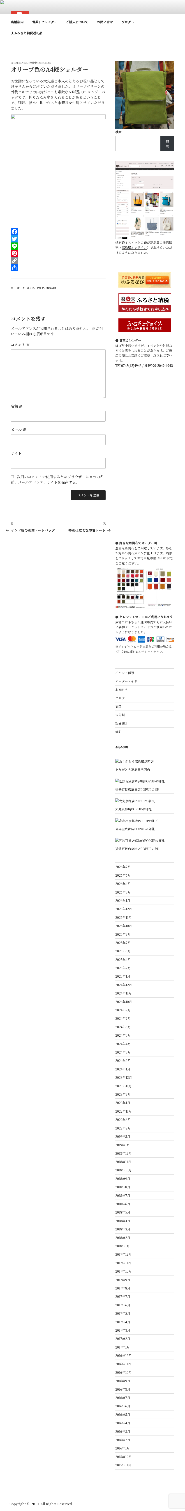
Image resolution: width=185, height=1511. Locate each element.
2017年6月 (122, 1305)
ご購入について (77, 22)
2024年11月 (123, 993)
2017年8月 (122, 1288)
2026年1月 (122, 900)
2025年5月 (123, 951)
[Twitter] (58, 238)
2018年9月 (122, 1178)
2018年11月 (123, 1161)
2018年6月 (122, 1204)
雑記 (118, 731)
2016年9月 (122, 1380)
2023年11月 (123, 1086)
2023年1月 (122, 1102)
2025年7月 (123, 942)
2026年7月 (123, 866)
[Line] (58, 246)
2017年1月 (122, 1347)
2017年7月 (122, 1296)
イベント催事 (124, 672)
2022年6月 (123, 1119)
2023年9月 (123, 1094)
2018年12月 (123, 1153)
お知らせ (121, 689)
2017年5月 (122, 1313)
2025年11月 (123, 917)
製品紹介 (51, 288)
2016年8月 (122, 1389)
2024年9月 (123, 1010)
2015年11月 (123, 1465)
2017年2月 (122, 1338)
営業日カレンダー (44, 22)
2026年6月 (123, 875)
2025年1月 (122, 976)
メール (18, 429)
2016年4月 (122, 1423)
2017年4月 (122, 1322)
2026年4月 (123, 883)
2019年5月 (122, 1136)
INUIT (35, 1504)
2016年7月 (122, 1397)
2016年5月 (122, 1414)
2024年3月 (123, 1052)
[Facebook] (58, 231)
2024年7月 (123, 1018)
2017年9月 (122, 1280)
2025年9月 (123, 934)
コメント (20, 344)
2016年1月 (122, 1448)
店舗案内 (17, 22)
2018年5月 (122, 1212)
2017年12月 (123, 1254)
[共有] (58, 267)
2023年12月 (123, 1077)
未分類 (120, 715)
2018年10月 (123, 1170)
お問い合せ (105, 22)
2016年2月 (122, 1440)
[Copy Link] (58, 260)
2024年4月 (123, 1044)
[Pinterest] (58, 253)
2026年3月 (123, 892)
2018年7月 (122, 1195)
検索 (118, 132)
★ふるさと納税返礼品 (26, 33)
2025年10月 (123, 926)
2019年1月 (122, 1145)
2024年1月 (122, 1069)
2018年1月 (122, 1246)
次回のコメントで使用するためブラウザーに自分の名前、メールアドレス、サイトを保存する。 (57, 479)
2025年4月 (123, 959)
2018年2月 (122, 1237)
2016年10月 (123, 1372)
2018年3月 (122, 1229)
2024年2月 (123, 1060)
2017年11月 (123, 1263)
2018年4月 (122, 1220)
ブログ (126, 22)
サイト (16, 453)
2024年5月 (123, 1035)
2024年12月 (123, 985)
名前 (17, 406)
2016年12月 (123, 1355)
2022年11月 (123, 1111)
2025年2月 (123, 968)
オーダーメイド (25, 288)
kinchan (44, 62)
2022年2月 (123, 1128)
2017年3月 (122, 1330)
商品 (118, 706)
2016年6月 (122, 1406)
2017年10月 (123, 1271)
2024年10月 (123, 1001)
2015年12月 (123, 1456)
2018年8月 (122, 1187)
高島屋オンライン (134, 247)
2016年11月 (123, 1364)
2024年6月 (123, 1027)
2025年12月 (123, 909)
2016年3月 (122, 1431)
